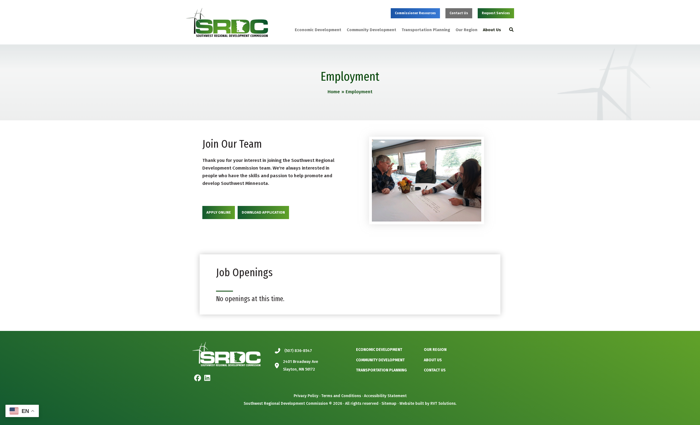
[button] (415, 13)
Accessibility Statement (385, 396)
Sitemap (388, 403)
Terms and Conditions (341, 396)
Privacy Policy (306, 396)
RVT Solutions (443, 403)
